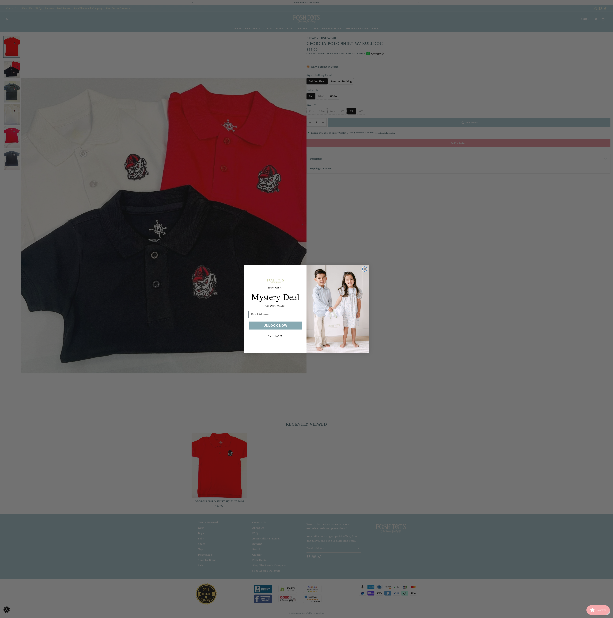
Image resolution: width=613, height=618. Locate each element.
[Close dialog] (364, 269)
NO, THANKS (275, 336)
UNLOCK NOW (275, 325)
